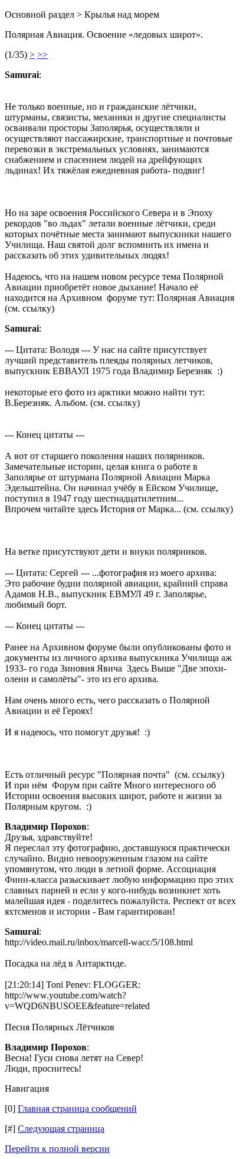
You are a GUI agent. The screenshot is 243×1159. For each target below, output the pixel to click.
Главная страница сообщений (77, 1109)
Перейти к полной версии (57, 1149)
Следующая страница (61, 1129)
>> (42, 55)
